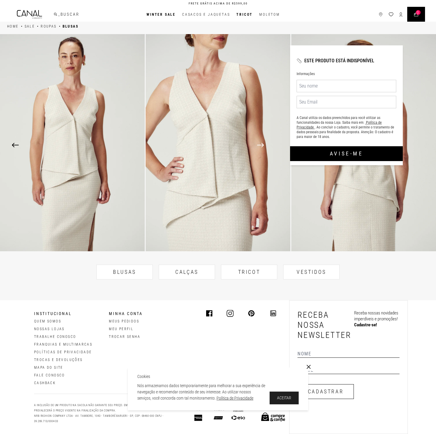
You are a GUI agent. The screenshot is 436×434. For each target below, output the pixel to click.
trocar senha (124, 337)
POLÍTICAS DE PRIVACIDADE (63, 352)
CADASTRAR (325, 391)
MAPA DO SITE (48, 367)
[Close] (309, 367)
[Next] (340, 145)
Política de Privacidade (235, 398)
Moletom (269, 14)
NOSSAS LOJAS (49, 329)
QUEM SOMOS (47, 321)
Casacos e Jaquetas (206, 14)
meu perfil (121, 329)
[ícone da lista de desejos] (391, 14)
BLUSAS (124, 272)
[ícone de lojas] (380, 14)
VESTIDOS (311, 272)
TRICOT (244, 14)
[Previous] (15, 145)
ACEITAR (284, 397)
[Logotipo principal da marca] (29, 14)
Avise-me (346, 153)
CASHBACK (45, 383)
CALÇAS (186, 272)
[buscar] (55, 14)
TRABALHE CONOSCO (55, 337)
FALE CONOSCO (49, 375)
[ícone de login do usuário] (400, 14)
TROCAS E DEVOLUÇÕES (58, 360)
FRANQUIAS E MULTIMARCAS (63, 344)
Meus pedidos (124, 321)
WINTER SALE (161, 14)
